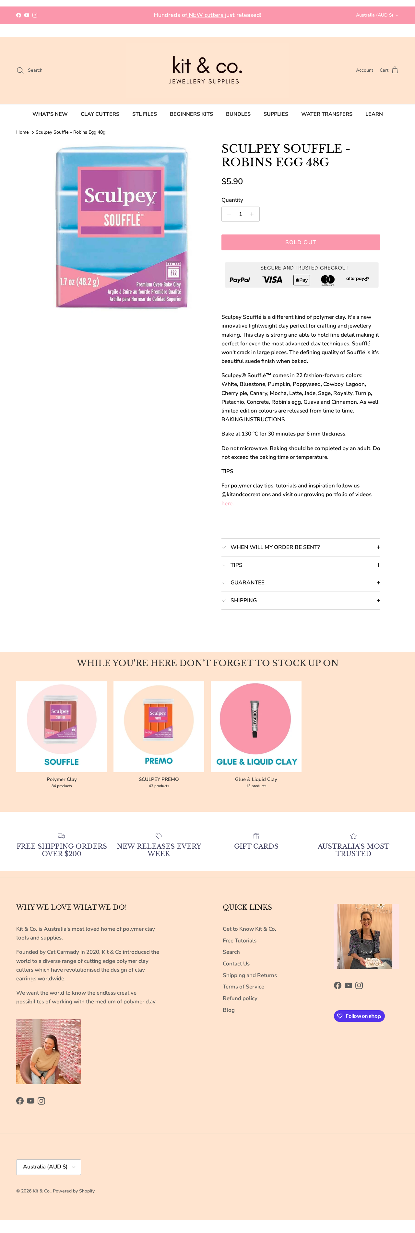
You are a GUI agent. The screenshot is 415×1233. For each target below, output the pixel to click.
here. (227, 503)
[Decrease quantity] (227, 214)
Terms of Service (243, 986)
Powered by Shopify (74, 1191)
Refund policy (240, 998)
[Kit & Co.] (207, 70)
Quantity (232, 200)
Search (231, 952)
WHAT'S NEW (50, 114)
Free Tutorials (239, 940)
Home (22, 132)
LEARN (374, 114)
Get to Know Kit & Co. (249, 929)
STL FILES (144, 114)
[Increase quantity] (253, 214)
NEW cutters (206, 15)
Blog (229, 1010)
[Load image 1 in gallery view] (121, 228)
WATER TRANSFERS (326, 114)
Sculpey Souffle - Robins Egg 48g (70, 132)
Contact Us (236, 963)
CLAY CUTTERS (100, 114)
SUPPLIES (276, 114)
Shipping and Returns (250, 975)
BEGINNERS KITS (191, 114)
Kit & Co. (42, 1191)
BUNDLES (238, 114)
